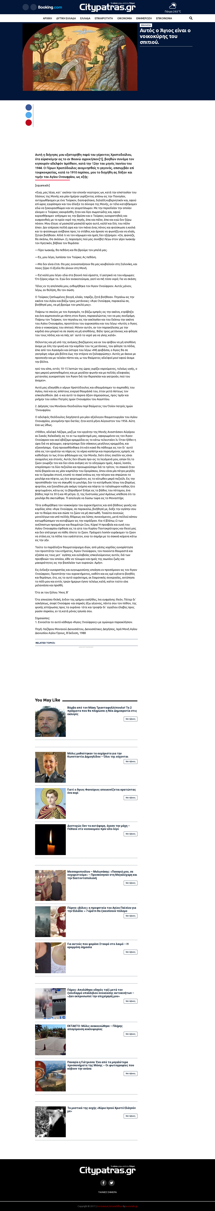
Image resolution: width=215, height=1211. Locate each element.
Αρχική (47, 18)
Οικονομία (124, 18)
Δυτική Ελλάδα (66, 18)
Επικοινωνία (164, 18)
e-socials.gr (132, 1206)
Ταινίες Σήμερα (107, 1192)
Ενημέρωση (144, 18)
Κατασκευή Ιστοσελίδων (110, 1206)
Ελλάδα (85, 18)
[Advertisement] (86, 671)
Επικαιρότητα (104, 18)
